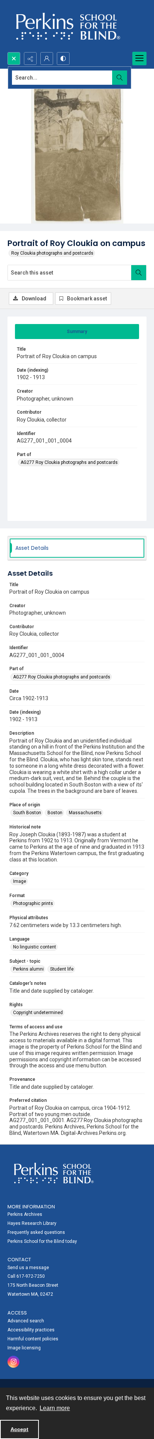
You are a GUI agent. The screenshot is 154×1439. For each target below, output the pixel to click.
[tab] (77, 331)
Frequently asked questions (36, 1232)
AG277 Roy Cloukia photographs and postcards (69, 462)
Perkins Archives (24, 1214)
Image (19, 881)
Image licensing (24, 1347)
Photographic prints (33, 903)
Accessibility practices (31, 1329)
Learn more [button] (55, 1408)
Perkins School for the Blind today (42, 1241)
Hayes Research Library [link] (31, 1223)
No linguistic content (34, 947)
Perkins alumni (28, 969)
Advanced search (25, 1320)
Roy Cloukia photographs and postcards (52, 253)
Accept (19, 1429)
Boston (54, 812)
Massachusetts (85, 812)
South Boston (27, 812)
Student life (62, 969)
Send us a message (28, 1267)
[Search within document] (138, 272)
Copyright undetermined (38, 1012)
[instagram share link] (13, 1362)
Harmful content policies (32, 1338)
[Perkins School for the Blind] (67, 26)
